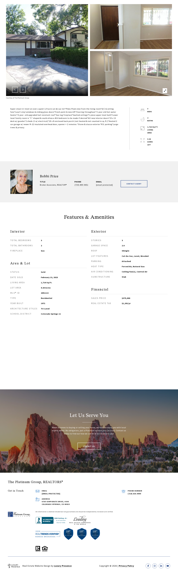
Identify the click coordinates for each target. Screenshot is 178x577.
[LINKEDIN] (161, 565)
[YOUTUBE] (167, 565)
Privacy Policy (126, 565)
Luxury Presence (63, 565)
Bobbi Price (49, 176)
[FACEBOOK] (148, 565)
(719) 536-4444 (134, 493)
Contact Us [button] (89, 446)
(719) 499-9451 (81, 185)
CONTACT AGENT (134, 184)
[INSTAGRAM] (154, 565)
